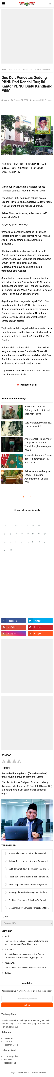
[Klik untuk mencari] (50, 4)
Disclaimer (8, 1038)
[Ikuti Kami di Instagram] (13, 633)
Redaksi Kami (10, 1063)
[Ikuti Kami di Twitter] (40, 620)
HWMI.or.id (26, 1072)
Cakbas (8, 973)
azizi (7, 936)
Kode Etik (8, 1041)
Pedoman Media (11, 1045)
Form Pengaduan (11, 1056)
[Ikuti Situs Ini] (40, 633)
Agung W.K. (10, 963)
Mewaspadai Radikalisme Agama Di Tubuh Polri (30, 892)
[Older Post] (31, 497)
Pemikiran (49, 100)
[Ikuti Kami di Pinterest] (40, 627)
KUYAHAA (9, 949)
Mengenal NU (38, 100)
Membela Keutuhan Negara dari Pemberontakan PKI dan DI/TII (38, 459)
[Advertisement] (27, 36)
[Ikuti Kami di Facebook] (13, 620)
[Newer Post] (23, 497)
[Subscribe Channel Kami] (13, 627)
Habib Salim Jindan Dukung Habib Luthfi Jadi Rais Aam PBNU (37, 410)
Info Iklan (8, 1060)
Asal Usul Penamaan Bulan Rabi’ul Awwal (27, 900)
